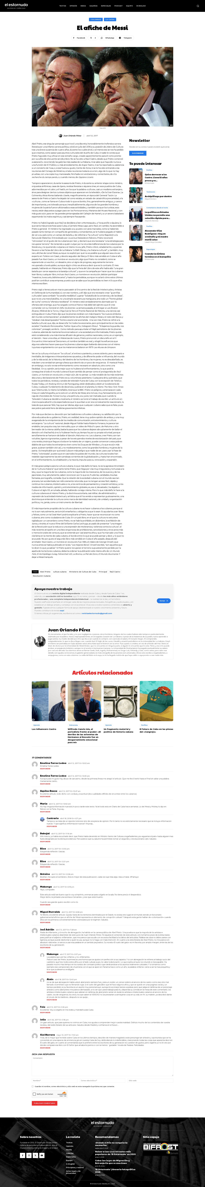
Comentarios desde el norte (157, 208)
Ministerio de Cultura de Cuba (82, 572)
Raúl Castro (115, 572)
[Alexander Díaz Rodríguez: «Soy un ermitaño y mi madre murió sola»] (135, 233)
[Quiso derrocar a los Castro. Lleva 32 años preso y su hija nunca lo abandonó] (135, 176)
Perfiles (149, 170)
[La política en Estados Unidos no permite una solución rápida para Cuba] (135, 214)
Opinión (36, 725)
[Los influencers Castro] (48, 701)
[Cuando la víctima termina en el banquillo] (135, 254)
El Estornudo (149, 183)
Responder (45, 769)
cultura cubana (60, 572)
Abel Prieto (45, 572)
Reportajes (150, 249)
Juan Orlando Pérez (72, 136)
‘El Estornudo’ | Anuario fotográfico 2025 (115, 1170)
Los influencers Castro (44, 729)
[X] (35, 1155)
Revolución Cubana (42, 576)
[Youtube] (41, 1155)
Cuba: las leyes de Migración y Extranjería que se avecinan (112, 1161)
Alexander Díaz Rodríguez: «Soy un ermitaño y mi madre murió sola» (156, 235)
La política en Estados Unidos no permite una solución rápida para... (157, 214)
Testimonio (150, 192)
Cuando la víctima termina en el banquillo (158, 255)
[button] (198, 6)
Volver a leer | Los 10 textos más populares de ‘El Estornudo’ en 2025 (115, 1153)
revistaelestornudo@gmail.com (97, 613)
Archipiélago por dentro (158, 196)
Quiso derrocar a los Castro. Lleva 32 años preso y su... (156, 177)
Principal (103, 572)
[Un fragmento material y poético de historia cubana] (120, 701)
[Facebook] (22, 1155)
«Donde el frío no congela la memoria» (111, 1144)
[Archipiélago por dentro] (135, 195)
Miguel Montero (150, 199)
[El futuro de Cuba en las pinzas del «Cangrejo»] (156, 701)
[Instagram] (29, 1155)
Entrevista (73, 725)
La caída (110, 19)
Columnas (96, 19)
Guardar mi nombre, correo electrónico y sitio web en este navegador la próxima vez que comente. (74, 1086)
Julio (43, 1019)
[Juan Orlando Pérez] (61, 136)
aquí (62, 610)
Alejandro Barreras (151, 221)
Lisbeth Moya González (153, 242)
